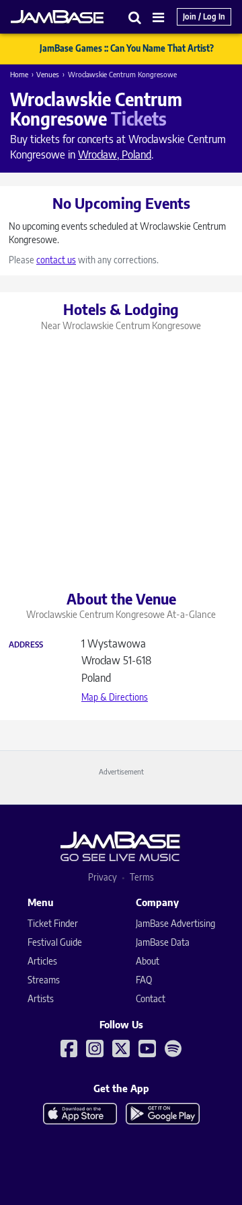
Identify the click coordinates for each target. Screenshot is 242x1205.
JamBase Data (163, 942)
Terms (142, 877)
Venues (47, 74)
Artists (41, 998)
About (147, 961)
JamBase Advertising (175, 923)
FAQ (144, 979)
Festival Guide (55, 942)
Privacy (102, 877)
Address (26, 645)
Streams (44, 979)
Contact (150, 998)
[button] (135, 17)
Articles (42, 961)
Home (19, 74)
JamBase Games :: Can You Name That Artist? (127, 48)
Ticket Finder (53, 923)
